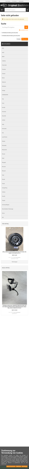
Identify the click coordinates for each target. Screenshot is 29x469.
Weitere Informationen (11, 466)
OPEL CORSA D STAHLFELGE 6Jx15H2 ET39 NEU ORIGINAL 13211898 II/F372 (14, 252)
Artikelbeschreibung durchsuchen (10, 32)
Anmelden (21, 1)
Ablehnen (18, 466)
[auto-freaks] (14, 5)
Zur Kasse (8, 1)
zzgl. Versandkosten (17, 257)
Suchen (25, 39)
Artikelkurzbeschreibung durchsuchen (11, 35)
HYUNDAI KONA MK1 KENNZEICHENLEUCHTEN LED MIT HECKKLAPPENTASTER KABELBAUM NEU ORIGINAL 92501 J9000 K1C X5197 (14, 307)
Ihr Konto (14, 1)
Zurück (18, 39)
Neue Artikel (6, 268)
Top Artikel (5, 223)
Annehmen (24, 466)
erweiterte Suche (24, 30)
